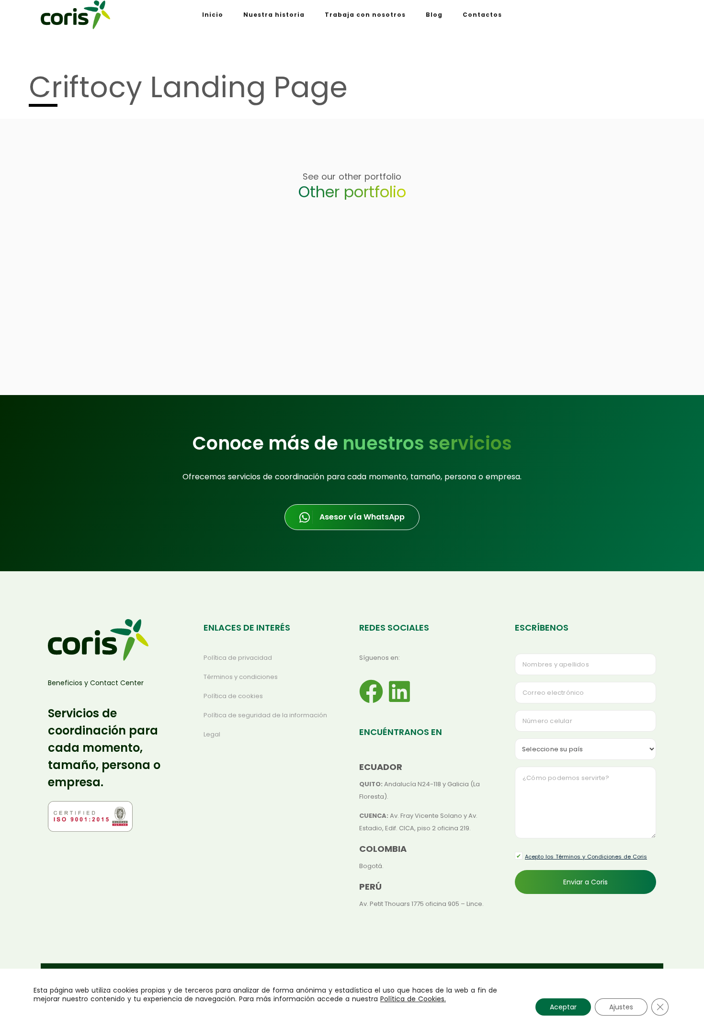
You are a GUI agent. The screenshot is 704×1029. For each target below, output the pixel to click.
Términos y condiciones (241, 676)
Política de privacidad (238, 657)
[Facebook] (371, 691)
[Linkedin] (399, 691)
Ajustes (621, 1007)
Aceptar (563, 1007)
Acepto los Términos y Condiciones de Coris (586, 856)
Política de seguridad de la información (265, 715)
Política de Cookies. (413, 999)
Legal (212, 734)
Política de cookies (233, 696)
